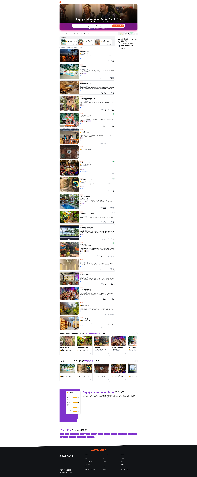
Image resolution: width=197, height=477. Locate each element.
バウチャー (80, 474)
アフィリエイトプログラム (125, 469)
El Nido (93, 433)
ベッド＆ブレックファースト (89, 461)
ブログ (104, 458)
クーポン (75, 474)
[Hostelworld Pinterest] (70, 456)
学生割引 (104, 469)
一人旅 (104, 466)
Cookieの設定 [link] (100, 474)
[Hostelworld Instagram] (65, 456)
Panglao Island (64, 437)
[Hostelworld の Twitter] (63, 456)
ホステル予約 (123, 466)
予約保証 (104, 461)
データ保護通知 (62, 474)
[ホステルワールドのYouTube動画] (68, 456)
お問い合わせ (87, 466)
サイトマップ (94, 474)
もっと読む (80, 47)
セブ (67, 433)
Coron (82, 433)
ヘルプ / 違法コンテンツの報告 (90, 469)
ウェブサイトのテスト (87, 474)
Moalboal (107, 433)
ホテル (86, 458)
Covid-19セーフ (85, 171)
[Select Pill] (134, 2)
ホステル (81, 50)
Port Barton (72, 437)
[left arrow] (134, 334)
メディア (122, 458)
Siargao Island (74, 433)
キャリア (122, 461)
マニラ (62, 433)
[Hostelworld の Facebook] (60, 456)
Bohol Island (90, 437)
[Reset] (93, 25)
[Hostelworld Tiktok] (72, 456)
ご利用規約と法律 (69, 474)
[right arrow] (136, 334)
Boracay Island (81, 437)
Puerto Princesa (122, 433)
